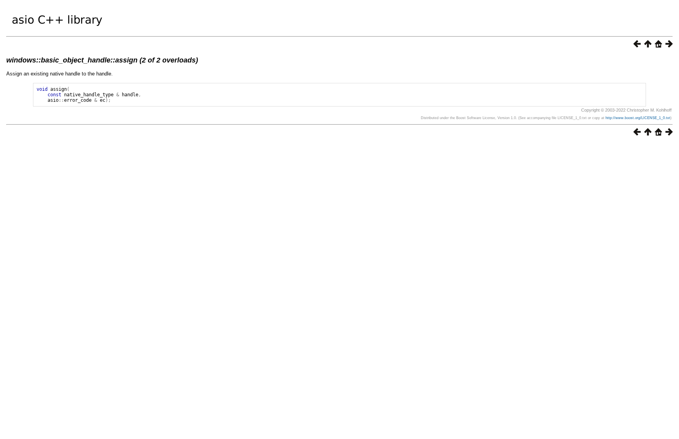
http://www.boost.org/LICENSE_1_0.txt (638, 118)
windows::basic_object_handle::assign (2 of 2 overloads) (102, 60)
